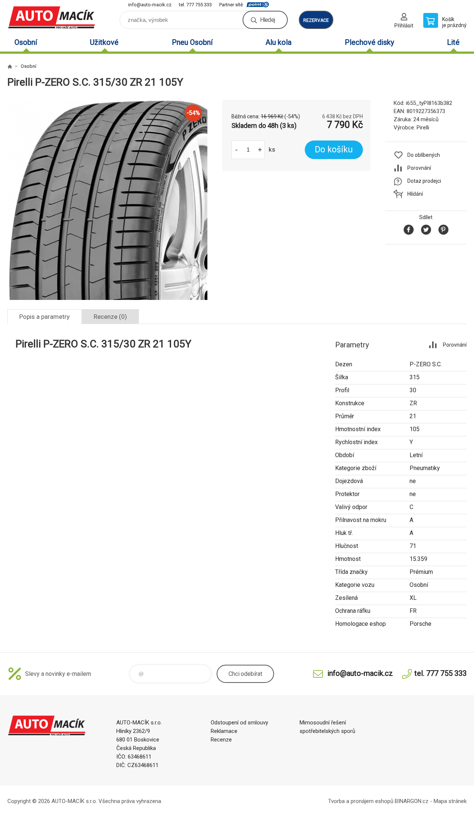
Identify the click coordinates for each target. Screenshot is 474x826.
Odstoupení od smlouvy (239, 722)
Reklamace (224, 731)
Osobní (25, 42)
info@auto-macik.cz (149, 4)
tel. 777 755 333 (195, 4)
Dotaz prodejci (424, 181)
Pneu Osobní (192, 42)
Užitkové (104, 42)
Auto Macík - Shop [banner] (51, 17)
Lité (453, 42)
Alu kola (278, 42)
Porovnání (419, 168)
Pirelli (423, 127)
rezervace (316, 20)
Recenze (221, 739)
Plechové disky (369, 42)
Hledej (267, 19)
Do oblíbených (423, 155)
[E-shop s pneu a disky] (9, 66)
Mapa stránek (450, 801)
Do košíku (334, 150)
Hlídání (415, 194)
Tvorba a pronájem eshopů (360, 801)
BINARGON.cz (411, 801)
